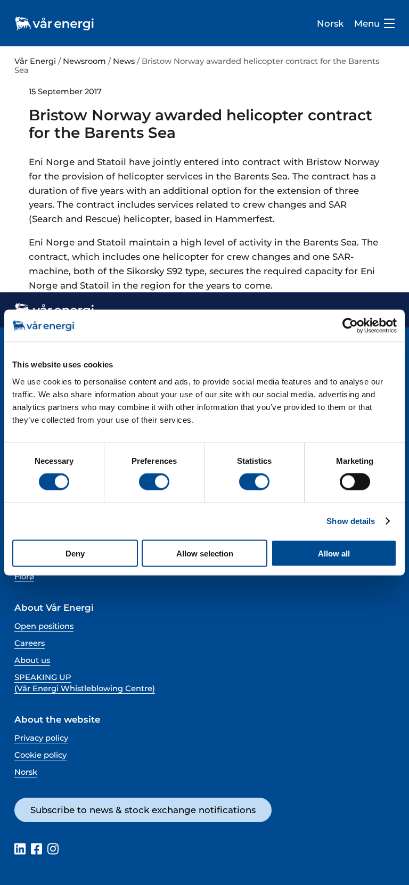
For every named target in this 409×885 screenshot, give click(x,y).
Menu (367, 24)
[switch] (154, 481)
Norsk (330, 23)
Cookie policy (40, 755)
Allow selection (204, 553)
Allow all (334, 553)
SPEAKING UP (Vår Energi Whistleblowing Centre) (84, 683)
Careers (29, 643)
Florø (24, 576)
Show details (350, 521)
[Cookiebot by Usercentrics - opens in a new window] (350, 326)
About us (32, 660)
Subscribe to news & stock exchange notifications (143, 810)
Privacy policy (41, 738)
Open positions (43, 626)
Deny (75, 553)
